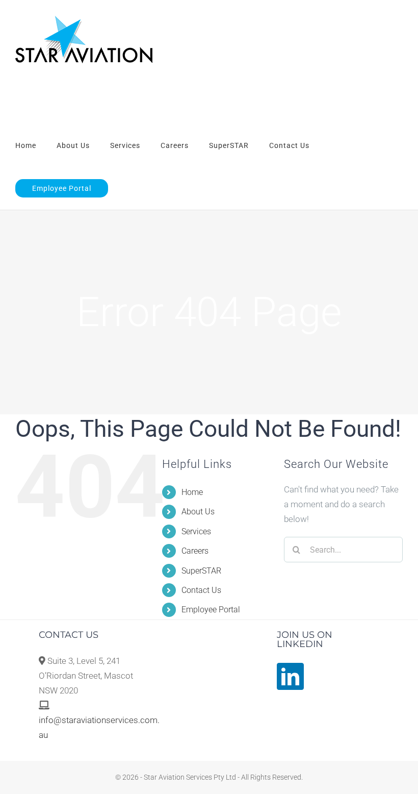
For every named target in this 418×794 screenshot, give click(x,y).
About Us (198, 511)
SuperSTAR (201, 571)
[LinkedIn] (290, 676)
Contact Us (201, 590)
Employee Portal (210, 609)
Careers (194, 551)
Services (196, 531)
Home (192, 492)
